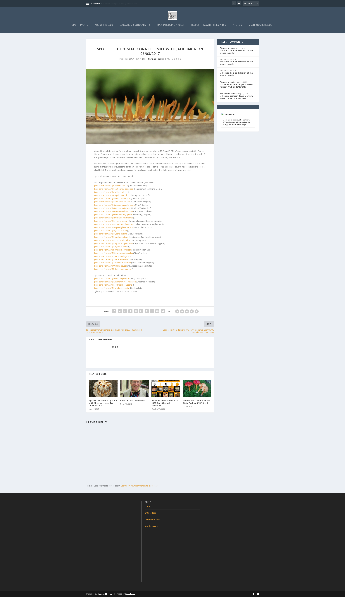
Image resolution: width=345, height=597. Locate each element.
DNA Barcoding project (170, 25)
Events (84, 25)
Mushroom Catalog (260, 25)
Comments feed (152, 519)
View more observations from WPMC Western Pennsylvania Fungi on (236, 122)
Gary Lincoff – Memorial (132, 400)
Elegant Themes (105, 594)
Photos (237, 25)
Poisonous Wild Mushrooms (115, 3)
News (150, 59)
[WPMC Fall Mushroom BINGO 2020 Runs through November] (165, 388)
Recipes (195, 25)
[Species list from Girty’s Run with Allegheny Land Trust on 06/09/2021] (103, 388)
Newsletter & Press (214, 25)
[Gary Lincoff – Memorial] (134, 388)
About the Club (104, 25)
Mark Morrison (227, 93)
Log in (148, 506)
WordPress (130, 594)
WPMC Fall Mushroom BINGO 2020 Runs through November (165, 403)
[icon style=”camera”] (111, 185)
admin (131, 59)
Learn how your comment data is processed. (140, 485)
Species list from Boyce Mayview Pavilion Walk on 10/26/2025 (236, 85)
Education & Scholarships (135, 25)
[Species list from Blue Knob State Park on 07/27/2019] (197, 388)
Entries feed (150, 513)
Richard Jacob (226, 48)
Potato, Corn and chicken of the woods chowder (236, 51)
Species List (159, 59)
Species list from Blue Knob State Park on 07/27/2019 (196, 401)
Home (73, 25)
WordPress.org (151, 526)
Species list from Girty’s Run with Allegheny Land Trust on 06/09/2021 (103, 403)
